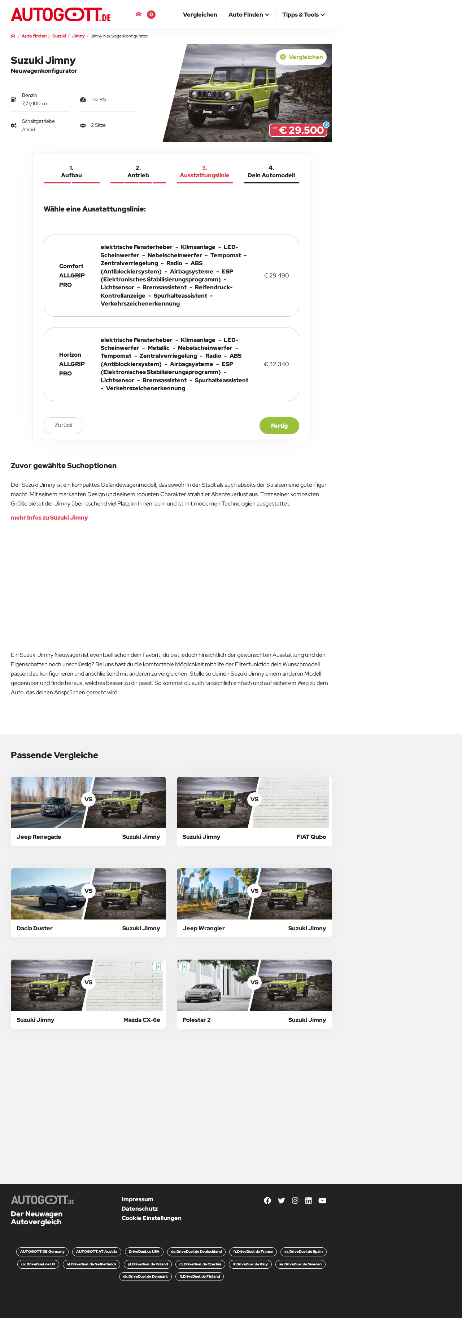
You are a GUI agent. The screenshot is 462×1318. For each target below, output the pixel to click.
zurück (64, 425)
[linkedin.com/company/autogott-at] (308, 1201)
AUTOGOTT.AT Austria (96, 1251)
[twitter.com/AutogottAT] (281, 1201)
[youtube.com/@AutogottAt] (322, 1201)
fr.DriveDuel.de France (253, 1251)
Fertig (279, 425)
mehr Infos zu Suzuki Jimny (49, 517)
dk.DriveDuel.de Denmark (145, 1276)
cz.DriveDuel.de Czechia (200, 1264)
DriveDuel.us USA (144, 1251)
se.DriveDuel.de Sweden (300, 1264)
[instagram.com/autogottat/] (295, 1201)
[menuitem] (200, 14)
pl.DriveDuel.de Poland (148, 1264)
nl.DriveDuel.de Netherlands (91, 1264)
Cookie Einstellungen (152, 1218)
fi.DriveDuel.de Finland (199, 1276)
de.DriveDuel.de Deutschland (196, 1251)
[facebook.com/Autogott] (267, 1201)
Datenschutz (140, 1208)
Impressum (137, 1199)
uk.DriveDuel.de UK (38, 1264)
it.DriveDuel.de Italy (250, 1264)
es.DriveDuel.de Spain (303, 1251)
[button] (249, 15)
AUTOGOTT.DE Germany (42, 1251)
